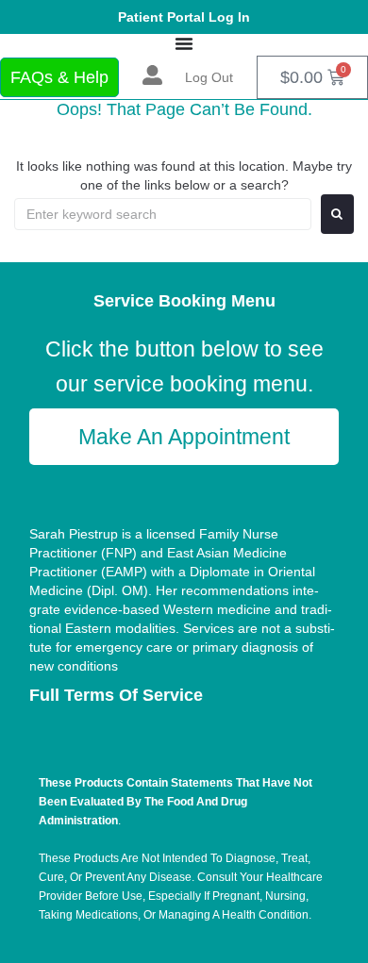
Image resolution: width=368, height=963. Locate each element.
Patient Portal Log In (184, 17)
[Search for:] (162, 214)
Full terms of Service (116, 695)
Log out (209, 77)
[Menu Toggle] (184, 43)
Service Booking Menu (184, 300)
